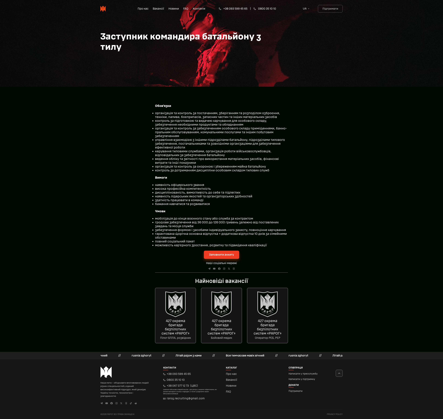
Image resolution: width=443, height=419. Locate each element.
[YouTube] (214, 268)
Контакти (199, 8)
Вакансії (158, 8)
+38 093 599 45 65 (235, 8)
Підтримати (330, 8)
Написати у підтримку (302, 379)
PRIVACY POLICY (335, 414)
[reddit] (136, 403)
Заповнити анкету (221, 254)
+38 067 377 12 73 (190, 389)
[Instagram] (224, 269)
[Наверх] (339, 373)
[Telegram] (209, 269)
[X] (229, 269)
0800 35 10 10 (267, 8)
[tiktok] (131, 403)
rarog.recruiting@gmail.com (186, 398)
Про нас (143, 8)
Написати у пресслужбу (303, 373)
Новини (173, 8)
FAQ (185, 8)
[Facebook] (219, 268)
